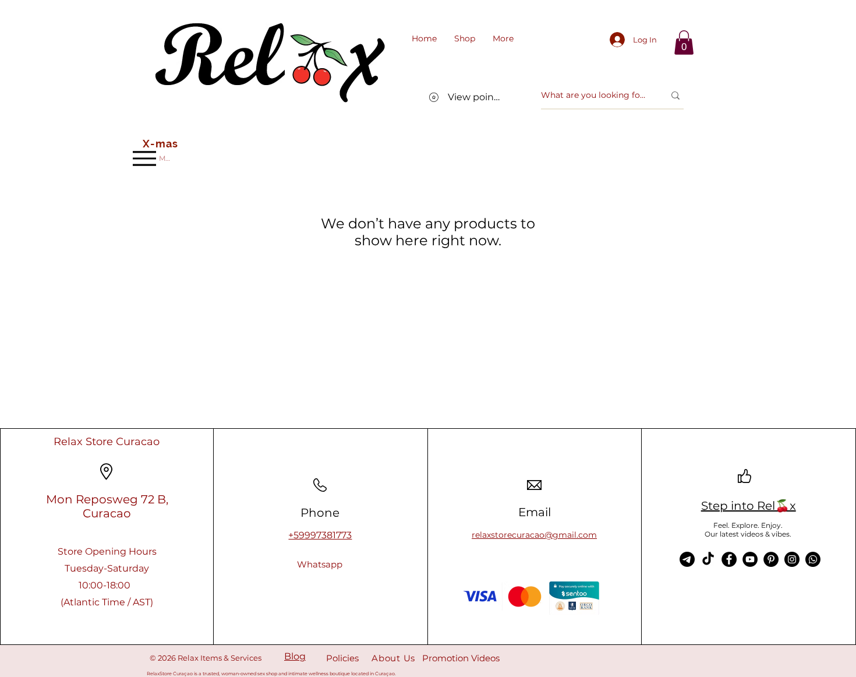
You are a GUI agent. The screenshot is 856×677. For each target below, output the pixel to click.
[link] (684, 42)
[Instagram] (792, 559)
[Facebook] (729, 559)
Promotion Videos (461, 658)
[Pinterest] (771, 559)
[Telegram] (687, 559)
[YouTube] (750, 559)
